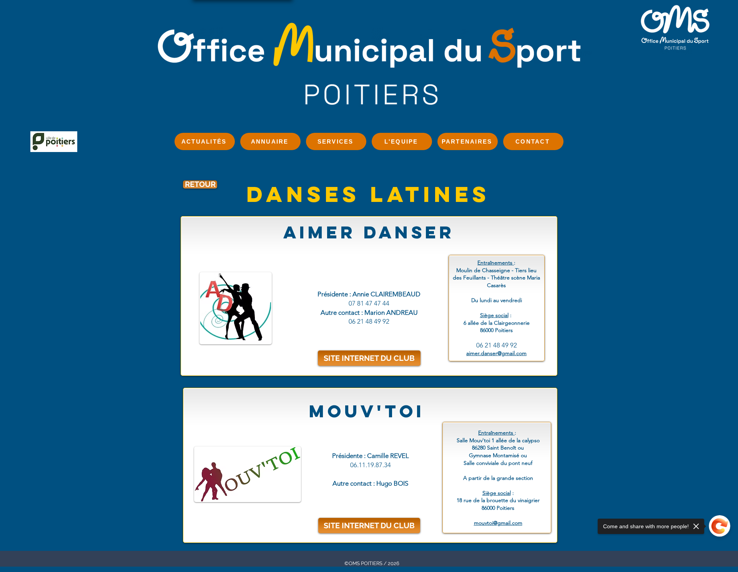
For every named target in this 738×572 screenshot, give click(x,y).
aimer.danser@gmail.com (496, 353)
